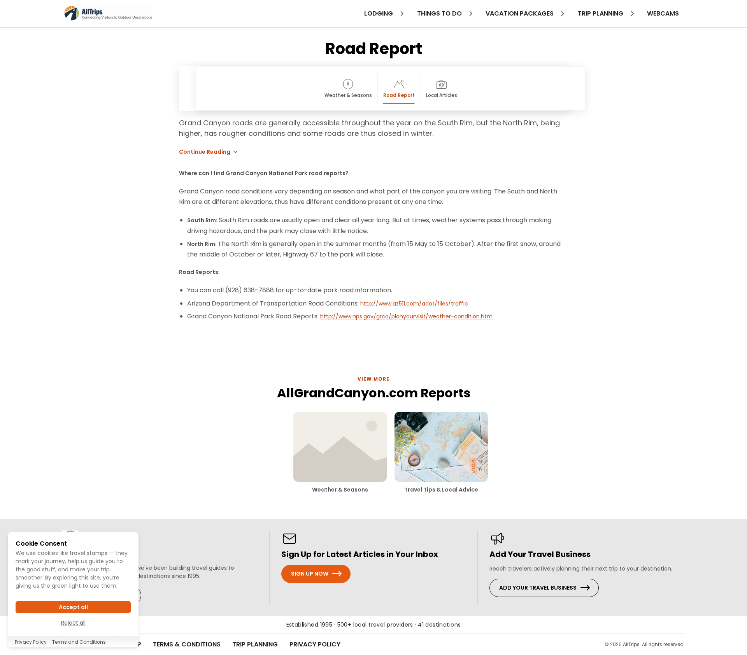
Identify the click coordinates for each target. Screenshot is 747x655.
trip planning (601, 13)
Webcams (663, 13)
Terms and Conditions (79, 642)
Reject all (73, 623)
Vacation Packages (520, 13)
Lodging (379, 13)
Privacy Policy (314, 644)
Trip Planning (255, 644)
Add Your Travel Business (538, 588)
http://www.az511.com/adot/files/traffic (414, 303)
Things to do (440, 13)
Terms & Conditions (187, 644)
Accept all (73, 607)
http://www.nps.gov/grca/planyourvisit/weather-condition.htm (406, 316)
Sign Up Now (309, 574)
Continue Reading (204, 152)
